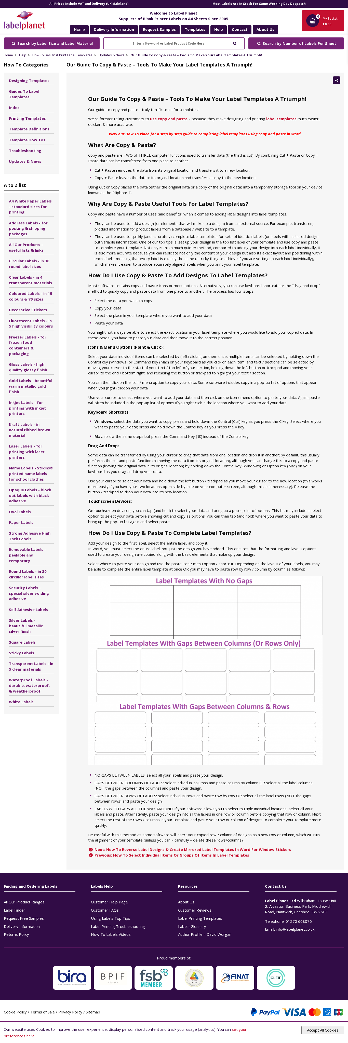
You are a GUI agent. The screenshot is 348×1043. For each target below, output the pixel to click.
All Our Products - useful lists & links (26, 247)
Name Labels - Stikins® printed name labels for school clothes (31, 473)
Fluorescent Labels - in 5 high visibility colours (31, 323)
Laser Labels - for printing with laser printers (27, 451)
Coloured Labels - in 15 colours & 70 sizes (30, 296)
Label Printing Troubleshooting (118, 926)
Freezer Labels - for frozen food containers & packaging (27, 345)
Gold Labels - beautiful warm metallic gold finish (30, 386)
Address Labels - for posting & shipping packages (28, 228)
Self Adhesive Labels (28, 609)
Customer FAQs (105, 910)
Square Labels (22, 642)
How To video (137, 133)
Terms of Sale (42, 1011)
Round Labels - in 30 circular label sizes (28, 574)
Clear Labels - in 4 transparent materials (30, 280)
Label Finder (14, 910)
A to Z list (15, 185)
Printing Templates (27, 118)
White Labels (21, 701)
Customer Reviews (194, 910)
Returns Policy (16, 934)
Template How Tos (27, 139)
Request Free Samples (24, 918)
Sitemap (93, 1011)
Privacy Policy (70, 1011)
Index (14, 107)
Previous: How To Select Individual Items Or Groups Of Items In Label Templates (171, 855)
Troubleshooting (25, 150)
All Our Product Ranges (24, 901)
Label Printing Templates (200, 918)
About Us (186, 901)
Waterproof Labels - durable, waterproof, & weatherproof (29, 685)
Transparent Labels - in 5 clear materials (31, 666)
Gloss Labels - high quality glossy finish (28, 367)
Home (79, 29)
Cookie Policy (15, 1011)
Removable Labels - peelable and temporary (27, 555)
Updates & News (111, 55)
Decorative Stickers (28, 309)
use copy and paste (169, 118)
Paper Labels (21, 522)
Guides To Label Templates (24, 94)
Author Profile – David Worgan (204, 934)
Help (22, 55)
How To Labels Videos (111, 934)
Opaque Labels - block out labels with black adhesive (30, 495)
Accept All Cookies (323, 1030)
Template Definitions (29, 128)
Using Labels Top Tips (110, 918)
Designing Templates (29, 80)
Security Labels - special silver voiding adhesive (29, 593)
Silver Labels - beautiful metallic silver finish (26, 626)
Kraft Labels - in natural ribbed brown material (29, 430)
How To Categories (26, 65)
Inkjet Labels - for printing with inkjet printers (27, 408)
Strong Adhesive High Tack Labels (29, 536)
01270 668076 (299, 921)
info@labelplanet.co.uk (295, 929)
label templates (281, 118)
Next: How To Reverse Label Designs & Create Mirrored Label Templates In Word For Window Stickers (192, 849)
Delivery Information (22, 926)
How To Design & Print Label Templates (62, 55)
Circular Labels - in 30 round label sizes (29, 263)
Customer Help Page (109, 901)
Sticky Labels (21, 652)
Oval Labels (20, 511)
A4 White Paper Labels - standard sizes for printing (30, 206)
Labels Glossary (192, 926)
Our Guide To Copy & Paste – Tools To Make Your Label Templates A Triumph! (196, 55)
